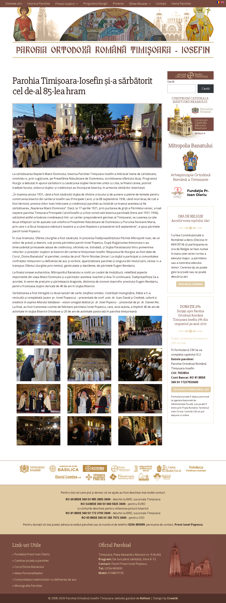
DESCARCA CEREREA (190, 284)
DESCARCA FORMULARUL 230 (191, 389)
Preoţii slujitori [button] (65, 4)
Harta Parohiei (181, 3)
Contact (161, 3)
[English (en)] (222, 2)
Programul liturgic (95, 3)
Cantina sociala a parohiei (31, 561)
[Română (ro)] (218, 2)
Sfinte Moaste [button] (138, 4)
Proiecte (118, 3)
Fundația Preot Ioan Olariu (32, 554)
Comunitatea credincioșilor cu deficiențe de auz (45, 579)
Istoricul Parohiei (38, 3)
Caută (170, 81)
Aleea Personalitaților (28, 573)
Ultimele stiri (13, 3)
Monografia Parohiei (28, 586)
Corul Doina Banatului (29, 567)
